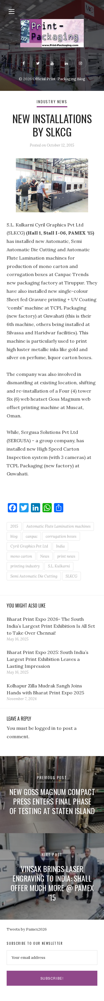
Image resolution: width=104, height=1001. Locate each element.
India (60, 546)
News (44, 556)
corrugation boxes (61, 536)
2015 (14, 526)
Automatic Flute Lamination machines (58, 526)
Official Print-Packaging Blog (59, 78)
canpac (32, 536)
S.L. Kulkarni (59, 566)
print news (66, 556)
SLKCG (71, 576)
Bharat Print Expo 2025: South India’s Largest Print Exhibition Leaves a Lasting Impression (47, 659)
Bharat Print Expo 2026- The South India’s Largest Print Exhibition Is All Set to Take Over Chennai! (51, 626)
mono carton (21, 556)
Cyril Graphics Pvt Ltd (29, 546)
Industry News (52, 101)
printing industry (25, 566)
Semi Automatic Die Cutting (33, 576)
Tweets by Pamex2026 (27, 929)
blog (14, 536)
